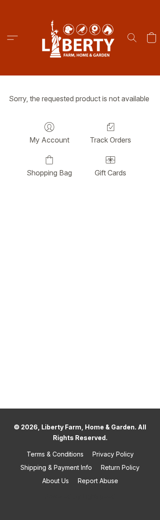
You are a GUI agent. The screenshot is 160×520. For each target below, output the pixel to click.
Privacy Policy (113, 454)
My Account (49, 139)
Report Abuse (98, 480)
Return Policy (120, 467)
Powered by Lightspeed (80, 496)
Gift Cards (110, 172)
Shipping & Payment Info (56, 467)
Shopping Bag (49, 172)
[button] (80, 38)
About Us (55, 480)
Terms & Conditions (55, 454)
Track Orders (110, 139)
